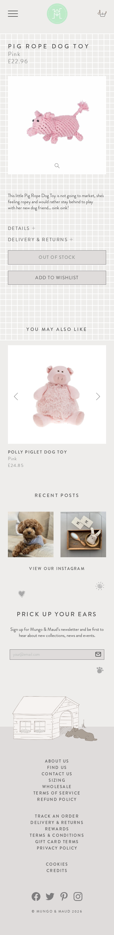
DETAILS (20, 228)
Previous (16, 396)
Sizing (57, 780)
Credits (57, 871)
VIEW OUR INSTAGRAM (57, 569)
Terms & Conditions (57, 835)
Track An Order (57, 816)
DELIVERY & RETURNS (39, 239)
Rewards (57, 829)
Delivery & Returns (57, 823)
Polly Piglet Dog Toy (37, 452)
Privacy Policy (57, 848)
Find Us (57, 767)
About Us (57, 761)
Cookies (57, 864)
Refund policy (57, 799)
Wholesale (57, 787)
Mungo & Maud (53, 911)
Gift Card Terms (57, 842)
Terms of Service (57, 793)
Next (98, 396)
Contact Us (57, 774)
